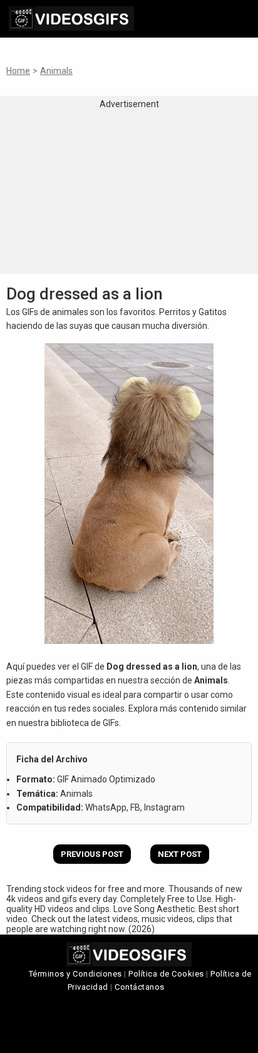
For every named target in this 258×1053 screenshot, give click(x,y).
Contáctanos (140, 987)
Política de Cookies (166, 973)
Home (18, 71)
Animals (56, 71)
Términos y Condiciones (75, 973)
